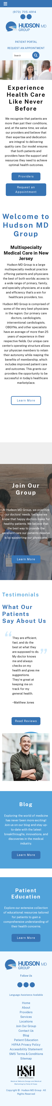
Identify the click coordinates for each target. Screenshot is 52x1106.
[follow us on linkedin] (32, 984)
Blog (26, 804)
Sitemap (26, 1058)
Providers (26, 176)
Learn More (26, 400)
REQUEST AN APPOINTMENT (26, 48)
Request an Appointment (26, 190)
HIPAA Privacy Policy (26, 1044)
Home (26, 1003)
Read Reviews (26, 721)
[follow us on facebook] (22, 16)
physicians (40, 274)
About (26, 1007)
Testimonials (20, 595)
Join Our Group (26, 489)
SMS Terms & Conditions (26, 1054)
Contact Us (26, 1030)
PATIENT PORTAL (26, 41)
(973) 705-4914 (24, 11)
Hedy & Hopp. (32, 1084)
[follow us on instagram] (29, 16)
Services (26, 1017)
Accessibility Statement (26, 1049)
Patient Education (26, 893)
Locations (26, 1021)
